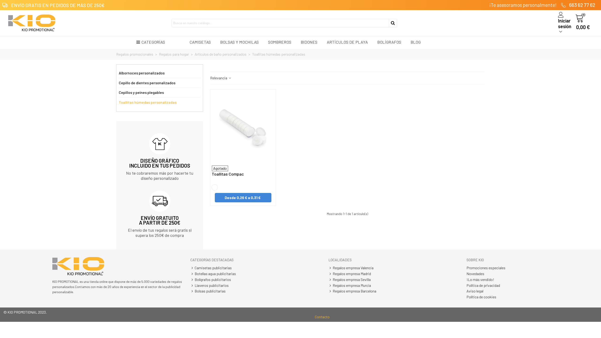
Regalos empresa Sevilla (352, 279)
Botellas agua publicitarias (215, 273)
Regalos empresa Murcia (352, 285)
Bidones (309, 42)
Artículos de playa (347, 42)
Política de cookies (481, 297)
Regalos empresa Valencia (353, 267)
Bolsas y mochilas (239, 42)
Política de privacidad (483, 285)
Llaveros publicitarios (212, 285)
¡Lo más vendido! (480, 279)
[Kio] (31, 23)
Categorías (153, 42)
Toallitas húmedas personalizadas (148, 102)
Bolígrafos (389, 42)
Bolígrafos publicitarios (213, 279)
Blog (416, 42)
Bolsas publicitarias (210, 291)
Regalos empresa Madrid (352, 273)
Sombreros (279, 42)
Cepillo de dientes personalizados (147, 83)
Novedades (475, 273)
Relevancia (219, 78)
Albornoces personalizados (142, 73)
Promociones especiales (485, 267)
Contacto (322, 317)
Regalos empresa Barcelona (354, 291)
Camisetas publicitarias (213, 267)
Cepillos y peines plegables (141, 92)
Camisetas (200, 42)
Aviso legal (474, 291)
